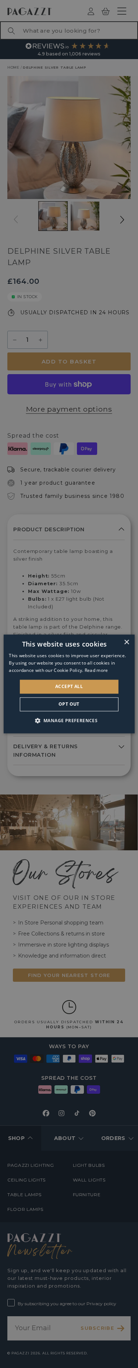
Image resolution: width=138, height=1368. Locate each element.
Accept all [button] (69, 686)
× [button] (126, 642)
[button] (69, 720)
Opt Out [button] (69, 704)
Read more (96, 670)
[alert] (69, 684)
